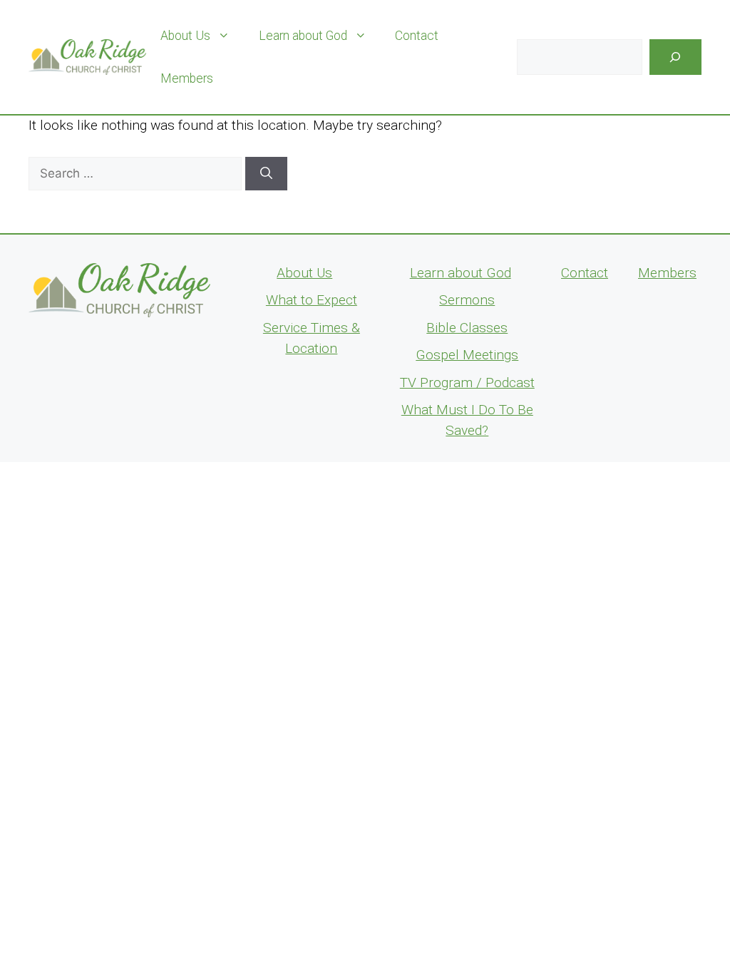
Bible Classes (467, 327)
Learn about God (303, 36)
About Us (185, 36)
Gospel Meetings (467, 355)
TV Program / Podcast (467, 382)
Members (186, 78)
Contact (416, 36)
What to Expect (311, 300)
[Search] (675, 57)
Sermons (467, 300)
